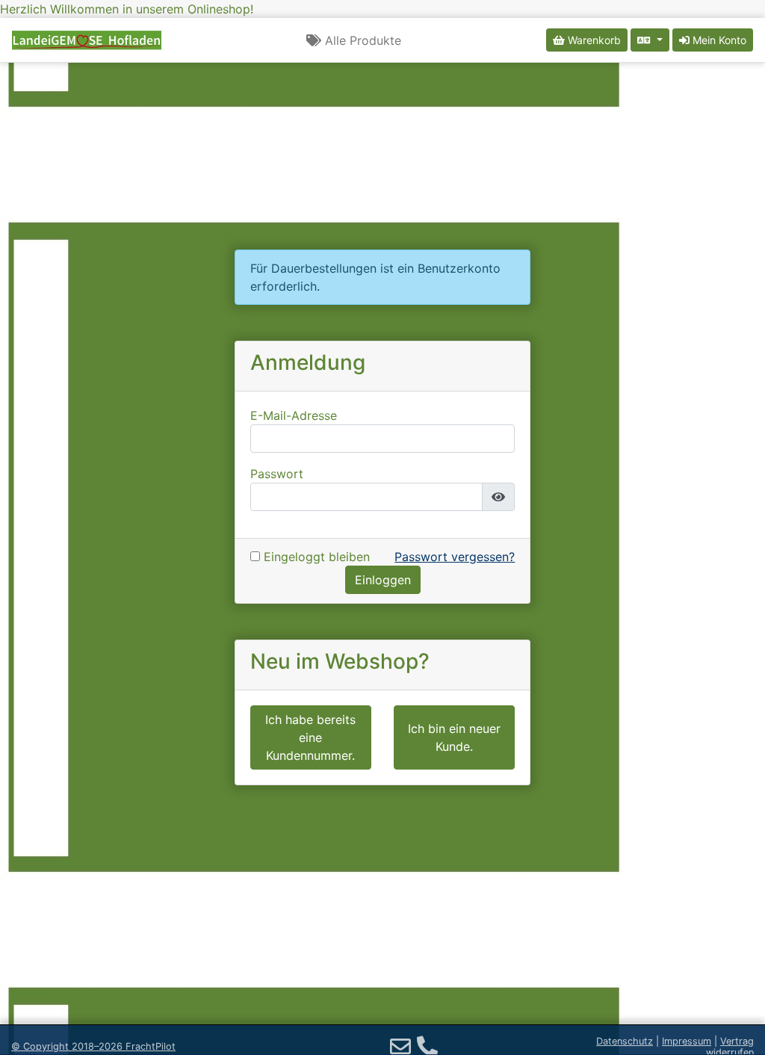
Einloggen (383, 579)
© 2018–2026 (93, 1046)
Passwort (276, 474)
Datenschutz (624, 1041)
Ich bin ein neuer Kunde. (454, 737)
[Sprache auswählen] (650, 40)
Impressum (686, 1041)
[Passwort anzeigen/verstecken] (498, 497)
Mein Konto (718, 40)
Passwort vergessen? (454, 556)
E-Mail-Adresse (293, 416)
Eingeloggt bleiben (315, 556)
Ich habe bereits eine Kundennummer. (310, 737)
